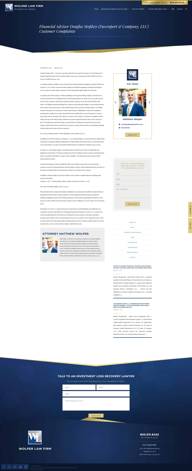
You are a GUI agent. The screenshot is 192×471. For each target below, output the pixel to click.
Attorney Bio (95, 255)
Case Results (132, 242)
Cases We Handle (138, 9)
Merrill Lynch (58, 68)
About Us (132, 222)
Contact (180, 9)
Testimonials (132, 247)
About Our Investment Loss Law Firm (114, 9)
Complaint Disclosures (132, 232)
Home (96, 9)
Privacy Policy (73, 467)
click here (82, 133)
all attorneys (132, 135)
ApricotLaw (40, 469)
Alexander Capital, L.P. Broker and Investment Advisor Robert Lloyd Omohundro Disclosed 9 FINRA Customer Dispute (131, 305)
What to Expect (132, 252)
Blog (173, 9)
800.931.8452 (177, 2)
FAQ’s (132, 237)
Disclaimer (66, 467)
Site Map (59, 467)
